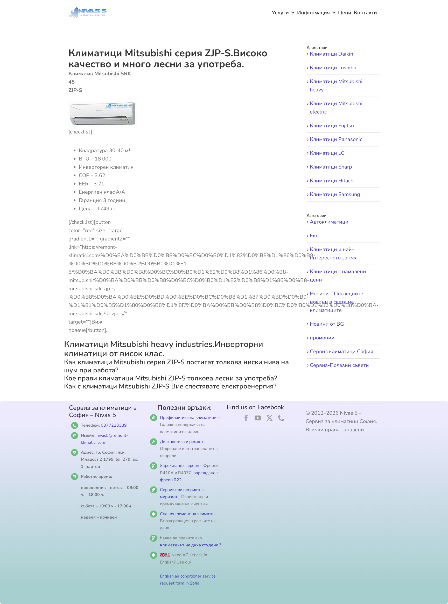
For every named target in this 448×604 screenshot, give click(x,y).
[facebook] (246, 418)
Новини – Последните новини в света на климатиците (336, 302)
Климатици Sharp (331, 166)
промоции (322, 337)
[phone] (281, 418)
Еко (314, 235)
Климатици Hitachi (332, 180)
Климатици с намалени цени (338, 275)
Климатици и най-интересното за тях (333, 253)
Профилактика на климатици (188, 417)
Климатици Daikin (331, 53)
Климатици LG (327, 153)
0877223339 (114, 425)
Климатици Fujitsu (332, 125)
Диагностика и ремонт (182, 442)
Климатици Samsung (335, 194)
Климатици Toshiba (333, 67)
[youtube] (258, 418)
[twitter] (269, 418)
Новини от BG (327, 323)
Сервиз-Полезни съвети (339, 365)
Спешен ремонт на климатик (187, 514)
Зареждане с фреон (179, 465)
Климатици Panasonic (336, 139)
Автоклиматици (329, 221)
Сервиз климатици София (341, 351)
